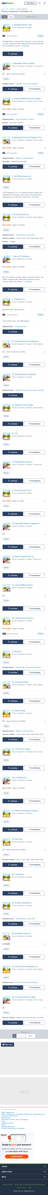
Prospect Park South (29, 390)
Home (3, 9)
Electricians (37, 559)
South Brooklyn (21, 235)
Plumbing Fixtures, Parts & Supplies (14, 1119)
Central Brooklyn (27, 158)
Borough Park (20, 667)
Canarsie (31, 119)
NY (7, 9)
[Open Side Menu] (44, 3)
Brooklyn (12, 9)
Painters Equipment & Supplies (13, 1128)
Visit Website (35, 89)
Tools (3, 1121)
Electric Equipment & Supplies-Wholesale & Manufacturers (23, 1114)
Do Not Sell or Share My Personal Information (30, 1184)
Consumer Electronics (9, 1116)
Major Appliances (39, 217)
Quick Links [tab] (7, 1172)
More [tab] (4, 1177)
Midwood (18, 158)
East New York (20, 84)
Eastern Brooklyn (32, 84)
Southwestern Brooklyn (33, 667)
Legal (29, 1187)
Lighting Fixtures (7, 1123)
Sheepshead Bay (20, 326)
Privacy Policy (8, 1184)
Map (11, 17)
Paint (3, 1125)
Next (30, 1036)
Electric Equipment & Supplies (22, 27)
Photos (41, 36)
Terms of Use (21, 1187)
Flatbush (18, 390)
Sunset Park (31, 235)
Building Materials (8, 1126)
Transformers (37, 464)
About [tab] (4, 1166)
